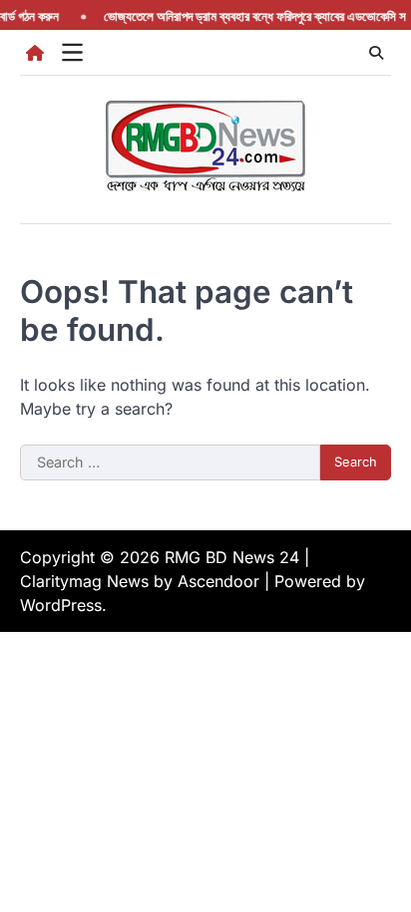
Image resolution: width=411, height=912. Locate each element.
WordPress (61, 605)
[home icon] (35, 53)
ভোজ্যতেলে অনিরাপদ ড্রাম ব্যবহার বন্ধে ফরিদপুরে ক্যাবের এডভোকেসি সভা (255, 16)
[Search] (376, 53)
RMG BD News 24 (232, 557)
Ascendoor (218, 581)
